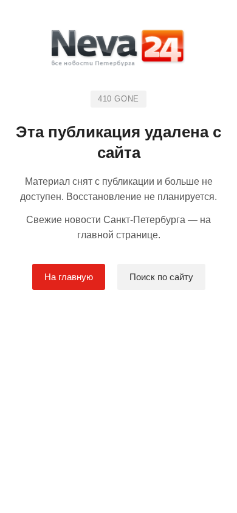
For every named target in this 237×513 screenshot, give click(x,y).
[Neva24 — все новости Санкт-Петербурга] (118, 50)
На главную (68, 277)
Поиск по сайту (161, 277)
